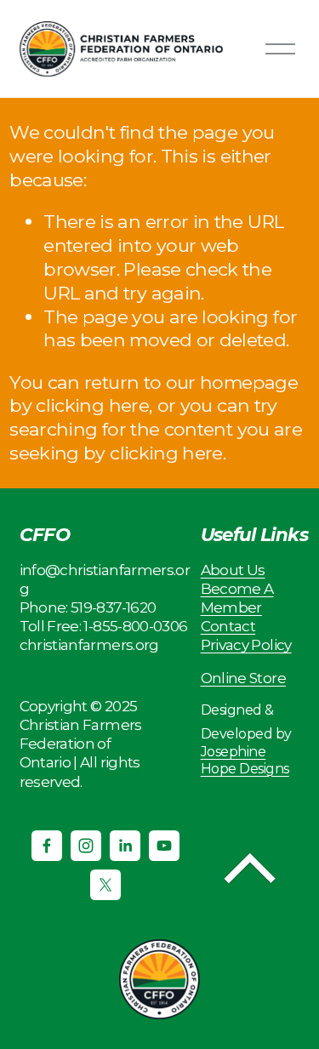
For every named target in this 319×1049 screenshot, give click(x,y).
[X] (105, 884)
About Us (233, 570)
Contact (228, 626)
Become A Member (237, 597)
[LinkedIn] (125, 845)
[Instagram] (86, 845)
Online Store (243, 678)
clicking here (92, 405)
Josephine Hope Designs (245, 760)
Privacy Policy (246, 644)
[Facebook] (46, 845)
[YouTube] (164, 845)
